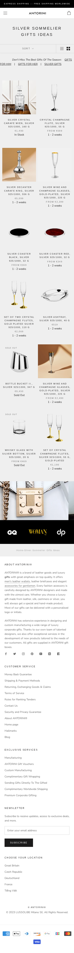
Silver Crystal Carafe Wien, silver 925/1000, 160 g (19, 123)
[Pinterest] (32, 653)
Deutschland (12, 878)
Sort (26, 48)
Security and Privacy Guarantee (23, 712)
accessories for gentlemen (20, 586)
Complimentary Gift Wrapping (22, 776)
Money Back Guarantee (18, 674)
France (8, 884)
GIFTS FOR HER (28, 64)
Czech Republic (13, 872)
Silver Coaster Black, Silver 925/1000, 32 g (19, 257)
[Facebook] (6, 653)
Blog (7, 737)
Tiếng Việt (11, 890)
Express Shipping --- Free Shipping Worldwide (37, 4)
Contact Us (11, 706)
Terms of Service (14, 693)
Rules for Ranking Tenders (20, 699)
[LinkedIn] (49, 653)
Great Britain (12, 865)
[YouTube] (40, 653)
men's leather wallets (17, 581)
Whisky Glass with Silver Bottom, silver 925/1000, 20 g (19, 453)
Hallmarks (11, 731)
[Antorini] (37, 13)
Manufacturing (13, 758)
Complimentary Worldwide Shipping (26, 789)
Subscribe (19, 842)
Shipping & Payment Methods (22, 680)
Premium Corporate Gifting (20, 795)
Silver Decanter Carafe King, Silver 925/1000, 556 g (19, 190)
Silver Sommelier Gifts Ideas (42, 550)
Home (19, 550)
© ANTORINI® (37, 907)
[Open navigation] (5, 13)
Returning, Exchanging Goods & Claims (28, 687)
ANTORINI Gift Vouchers (19, 764)
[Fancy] (58, 653)
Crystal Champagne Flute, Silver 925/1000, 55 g (55, 123)
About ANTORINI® (16, 718)
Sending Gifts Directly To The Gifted (26, 783)
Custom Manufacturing (18, 770)
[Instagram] (23, 653)
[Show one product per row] (62, 48)
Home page (11, 724)
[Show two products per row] (68, 48)
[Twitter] (14, 653)
